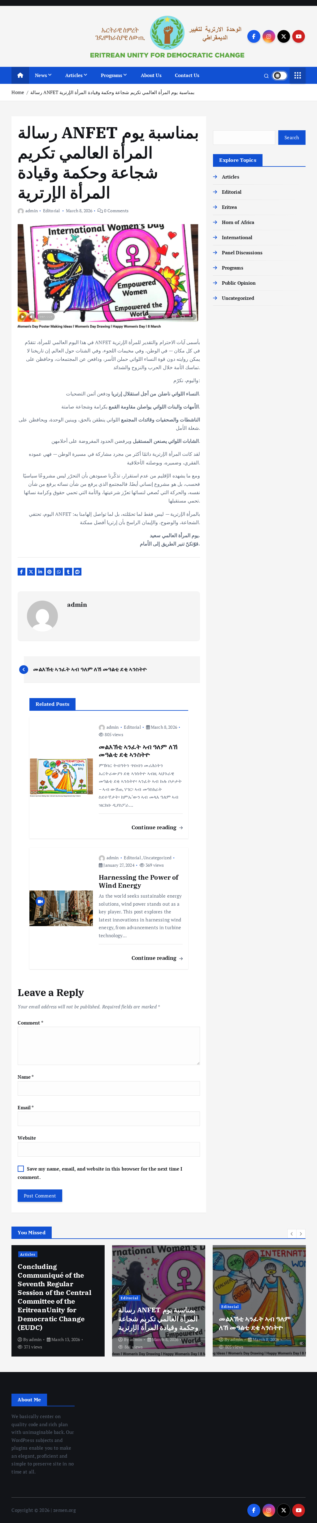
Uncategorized (157, 858)
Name (26, 1077)
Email (26, 1107)
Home (17, 92)
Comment (30, 1023)
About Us (151, 75)
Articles (74, 75)
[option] (58, 1301)
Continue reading (155, 827)
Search (291, 137)
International (237, 237)
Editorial (51, 211)
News (41, 75)
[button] (292, 1233)
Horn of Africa (238, 222)
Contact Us (187, 75)
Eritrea (229, 207)
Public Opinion (239, 283)
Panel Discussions (242, 252)
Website (27, 1138)
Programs (111, 75)
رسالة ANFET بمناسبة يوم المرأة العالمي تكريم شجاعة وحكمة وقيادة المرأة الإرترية (112, 92)
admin (31, 211)
